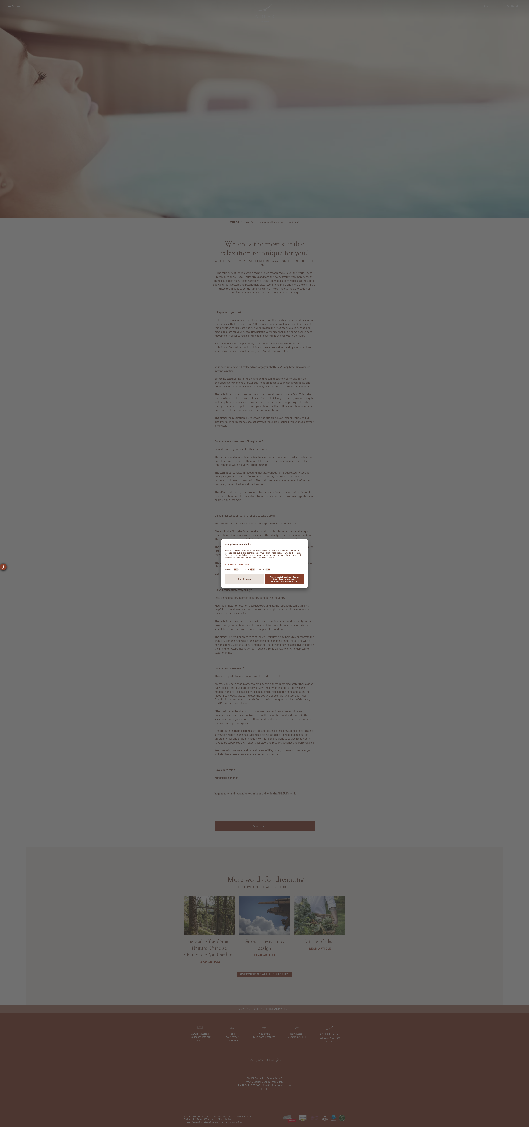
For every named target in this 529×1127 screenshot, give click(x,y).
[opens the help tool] (3, 567)
